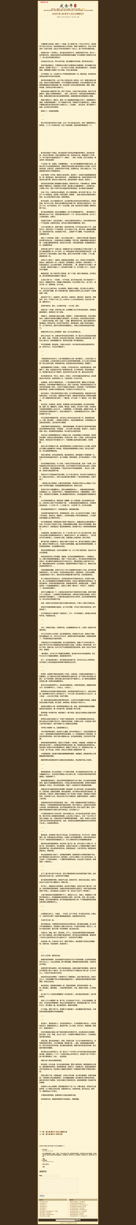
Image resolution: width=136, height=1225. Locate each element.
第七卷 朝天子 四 (43, 1206)
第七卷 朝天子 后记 (44, 1201)
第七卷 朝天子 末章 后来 (54, 1134)
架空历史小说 (44, 2)
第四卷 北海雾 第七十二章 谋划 (76, 1214)
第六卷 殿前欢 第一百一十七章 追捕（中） (79, 1216)
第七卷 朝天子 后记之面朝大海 (56, 1132)
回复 (43, 1158)
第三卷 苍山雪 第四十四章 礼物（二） (78, 1203)
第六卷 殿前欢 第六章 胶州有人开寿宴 (78, 1206)
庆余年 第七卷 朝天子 (88, 10)
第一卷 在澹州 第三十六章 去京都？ (77, 1208)
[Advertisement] (53, 30)
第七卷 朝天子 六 (43, 1205)
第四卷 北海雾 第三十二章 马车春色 (77, 1201)
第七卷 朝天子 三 (43, 1208)
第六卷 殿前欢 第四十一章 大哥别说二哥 (78, 1209)
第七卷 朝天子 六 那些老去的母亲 (47, 1214)
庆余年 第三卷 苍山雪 (48, 10)
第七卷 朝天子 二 (43, 1209)
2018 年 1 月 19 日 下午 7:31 (48, 1161)
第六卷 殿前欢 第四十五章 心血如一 (77, 1212)
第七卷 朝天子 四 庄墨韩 (45, 1216)
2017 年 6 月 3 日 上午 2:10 (47, 1150)
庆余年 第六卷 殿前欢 (78, 10)
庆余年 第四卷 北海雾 (58, 10)
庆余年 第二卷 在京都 (75, 9)
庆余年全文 (53, 9)
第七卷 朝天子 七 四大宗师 (45, 1212)
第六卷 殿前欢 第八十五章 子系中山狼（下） (79, 1205)
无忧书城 (75, 1223)
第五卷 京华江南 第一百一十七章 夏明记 (78, 1211)
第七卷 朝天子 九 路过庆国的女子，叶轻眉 (49, 1211)
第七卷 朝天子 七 (43, 1203)
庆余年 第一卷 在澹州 (65, 9)
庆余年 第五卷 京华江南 (68, 10)
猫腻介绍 (58, 9)
